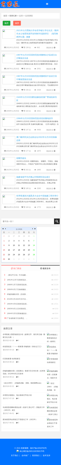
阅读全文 (49, 48)
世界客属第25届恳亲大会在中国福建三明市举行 (37, 196)
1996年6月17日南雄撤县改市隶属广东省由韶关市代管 (16, 289)
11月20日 (29, 16)
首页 (5, 16)
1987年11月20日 (12, 69)
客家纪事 (13, 16)
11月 (21, 16)
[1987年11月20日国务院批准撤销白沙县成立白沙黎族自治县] (8, 58)
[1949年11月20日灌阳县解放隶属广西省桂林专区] (8, 101)
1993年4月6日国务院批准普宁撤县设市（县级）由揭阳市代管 (16, 303)
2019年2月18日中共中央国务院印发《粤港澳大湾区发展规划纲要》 (16, 298)
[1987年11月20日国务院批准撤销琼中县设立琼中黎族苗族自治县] (8, 79)
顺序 (7, 23)
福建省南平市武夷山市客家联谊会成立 (33, 177)
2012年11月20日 (12, 207)
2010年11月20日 (12, 188)
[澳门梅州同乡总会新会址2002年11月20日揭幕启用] (8, 141)
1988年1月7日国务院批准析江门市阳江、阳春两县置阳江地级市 (16, 284)
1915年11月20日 (12, 170)
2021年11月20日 (12, 47)
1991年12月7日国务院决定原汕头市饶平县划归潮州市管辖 (16, 279)
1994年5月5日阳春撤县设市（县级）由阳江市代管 (16, 313)
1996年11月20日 (12, 130)
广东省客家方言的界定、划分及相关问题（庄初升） (16, 318)
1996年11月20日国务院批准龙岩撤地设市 (34, 118)
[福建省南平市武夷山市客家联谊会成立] (8, 180)
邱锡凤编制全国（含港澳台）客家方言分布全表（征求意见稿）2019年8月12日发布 (16, 294)
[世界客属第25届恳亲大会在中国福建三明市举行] (8, 199)
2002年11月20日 (12, 151)
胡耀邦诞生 (21, 158)
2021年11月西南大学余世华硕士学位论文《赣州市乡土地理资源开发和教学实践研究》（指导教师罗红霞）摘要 (37, 33)
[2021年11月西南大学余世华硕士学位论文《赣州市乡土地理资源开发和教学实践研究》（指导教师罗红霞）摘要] (8, 34)
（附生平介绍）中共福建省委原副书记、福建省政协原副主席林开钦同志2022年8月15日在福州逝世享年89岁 (16, 274)
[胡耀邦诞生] (8, 162)
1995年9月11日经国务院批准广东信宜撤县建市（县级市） (16, 308)
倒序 (17, 23)
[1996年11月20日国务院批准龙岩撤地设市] (8, 122)
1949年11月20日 (12, 111)
